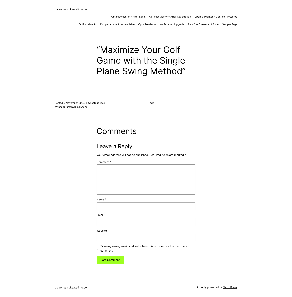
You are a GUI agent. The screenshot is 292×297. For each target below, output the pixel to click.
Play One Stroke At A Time (203, 24)
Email (101, 215)
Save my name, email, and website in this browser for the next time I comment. (144, 248)
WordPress (230, 287)
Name (101, 199)
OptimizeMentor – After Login (128, 16)
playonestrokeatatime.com (72, 9)
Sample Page (229, 24)
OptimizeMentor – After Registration (170, 16)
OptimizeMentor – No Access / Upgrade (161, 24)
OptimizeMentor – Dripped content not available (107, 24)
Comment (104, 162)
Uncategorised (96, 102)
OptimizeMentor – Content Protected (216, 16)
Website (102, 230)
